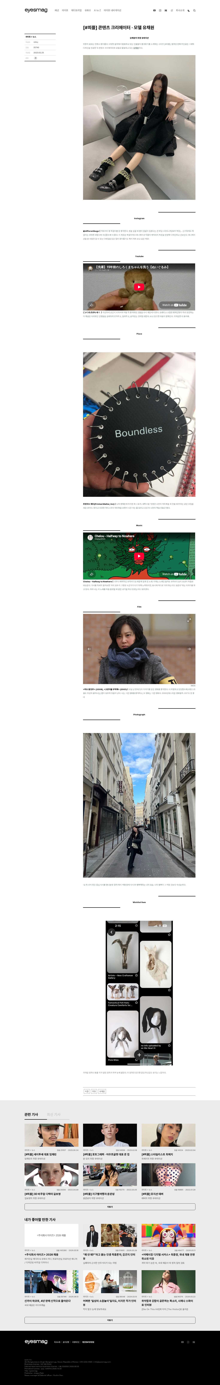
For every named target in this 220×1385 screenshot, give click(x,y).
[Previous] (89, 649)
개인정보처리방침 (88, 1342)
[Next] (189, 649)
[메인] (36, 10)
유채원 (136, 48)
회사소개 (180, 10)
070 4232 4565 (86, 1362)
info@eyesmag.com (102, 1362)
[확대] (189, 620)
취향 (94, 1091)
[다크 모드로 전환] (189, 10)
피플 (87, 1091)
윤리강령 (66, 1342)
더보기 (110, 1207)
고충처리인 (75, 1342)
